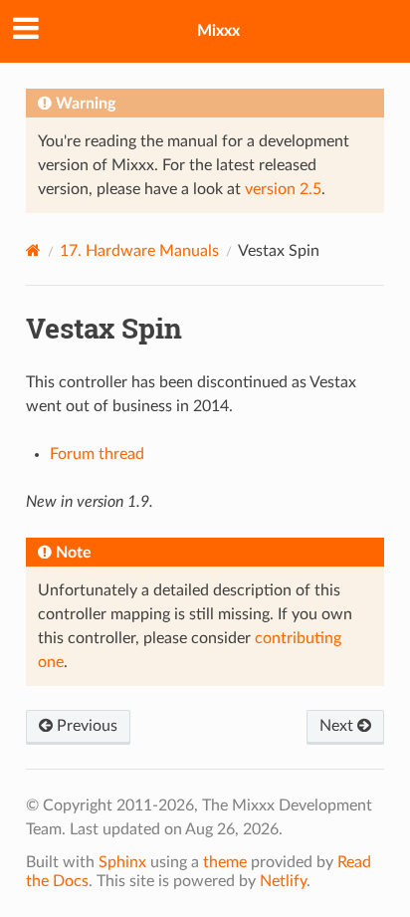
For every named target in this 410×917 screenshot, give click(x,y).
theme (225, 862)
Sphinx (122, 862)
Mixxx (218, 31)
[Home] (33, 250)
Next (338, 726)
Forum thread (97, 454)
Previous (85, 726)
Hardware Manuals (139, 251)
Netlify (283, 881)
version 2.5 (283, 189)
